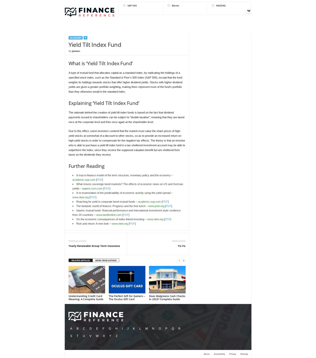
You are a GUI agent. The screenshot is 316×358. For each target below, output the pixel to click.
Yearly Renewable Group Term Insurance (94, 246)
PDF (99, 179)
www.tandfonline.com (109, 214)
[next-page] (184, 260)
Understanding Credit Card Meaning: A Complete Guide (86, 297)
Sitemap (244, 354)
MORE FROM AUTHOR (105, 260)
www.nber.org (80, 197)
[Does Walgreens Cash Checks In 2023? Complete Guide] (167, 279)
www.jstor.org (156, 206)
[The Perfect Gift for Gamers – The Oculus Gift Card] (127, 279)
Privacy (232, 354)
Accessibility (219, 354)
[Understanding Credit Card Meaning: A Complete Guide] (87, 279)
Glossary (75, 37)
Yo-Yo (181, 246)
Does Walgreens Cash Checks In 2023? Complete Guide (167, 297)
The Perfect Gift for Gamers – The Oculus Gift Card (127, 297)
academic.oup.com (83, 179)
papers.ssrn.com (92, 188)
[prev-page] (179, 260)
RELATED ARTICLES (81, 260)
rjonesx (76, 51)
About (207, 354)
